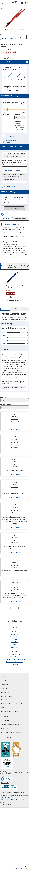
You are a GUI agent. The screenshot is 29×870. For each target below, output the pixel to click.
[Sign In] (22, 3)
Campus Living (14, 657)
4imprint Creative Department (10, 725)
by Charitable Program (11, 732)
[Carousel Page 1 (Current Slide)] (5, 29)
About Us (4, 681)
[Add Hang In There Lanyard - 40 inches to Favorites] (2, 9)
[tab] (7, 218)
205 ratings (20, 301)
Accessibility (4, 685)
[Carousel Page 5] (13, 29)
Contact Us (4, 688)
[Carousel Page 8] (19, 29)
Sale (14, 644)
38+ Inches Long (14, 637)
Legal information (6, 797)
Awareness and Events (14, 654)
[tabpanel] (14, 461)
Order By (3, 397)
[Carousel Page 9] (21, 29)
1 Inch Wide (14, 634)
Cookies (3, 708)
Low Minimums (14, 664)
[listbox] (14, 165)
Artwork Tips (5, 728)
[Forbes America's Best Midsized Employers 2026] (7, 763)
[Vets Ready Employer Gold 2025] (16, 749)
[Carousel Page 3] (9, 29)
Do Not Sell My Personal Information (12, 704)
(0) (26, 3)
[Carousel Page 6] (15, 29)
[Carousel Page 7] (17, 29)
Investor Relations (7, 696)
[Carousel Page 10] (23, 29)
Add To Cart (14, 208)
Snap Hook (14, 647)
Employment (5, 692)
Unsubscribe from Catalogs (9, 712)
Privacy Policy (5, 700)
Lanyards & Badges (14, 628)
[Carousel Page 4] (11, 29)
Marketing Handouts (14, 667)
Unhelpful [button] (18, 429)
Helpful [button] (10, 429)
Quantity (6, 114)
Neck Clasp (14, 642)
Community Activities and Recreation (14, 659)
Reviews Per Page (5, 404)
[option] (10, 76)
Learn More (23, 319)
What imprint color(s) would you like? (14, 161)
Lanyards (14, 639)
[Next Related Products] (26, 287)
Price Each (18, 114)
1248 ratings (15, 58)
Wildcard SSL (4, 783)
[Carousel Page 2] (7, 29)
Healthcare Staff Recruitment (14, 662)
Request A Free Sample (12, 224)
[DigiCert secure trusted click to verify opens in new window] (7, 779)
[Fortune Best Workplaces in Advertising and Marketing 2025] (5, 749)
